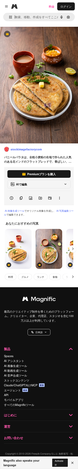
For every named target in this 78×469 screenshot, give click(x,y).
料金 (51, 6)
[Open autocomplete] (8, 17)
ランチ (40, 276)
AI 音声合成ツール (15, 375)
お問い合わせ (13, 437)
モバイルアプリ (14, 400)
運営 (7, 426)
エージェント (15, 390)
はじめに (10, 415)
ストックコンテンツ (16, 380)
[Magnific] (39, 300)
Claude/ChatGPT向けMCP (24, 385)
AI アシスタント (14, 361)
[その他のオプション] (59, 198)
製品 (7, 349)
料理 (10, 276)
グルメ (25, 276)
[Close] (72, 462)
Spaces (8, 356)
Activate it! (59, 462)
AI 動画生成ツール (15, 371)
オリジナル (27, 34)
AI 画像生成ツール (14, 210)
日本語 (39, 332)
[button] (39, 332)
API (6, 395)
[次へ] (72, 249)
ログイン (66, 6)
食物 (55, 276)
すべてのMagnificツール (19, 405)
